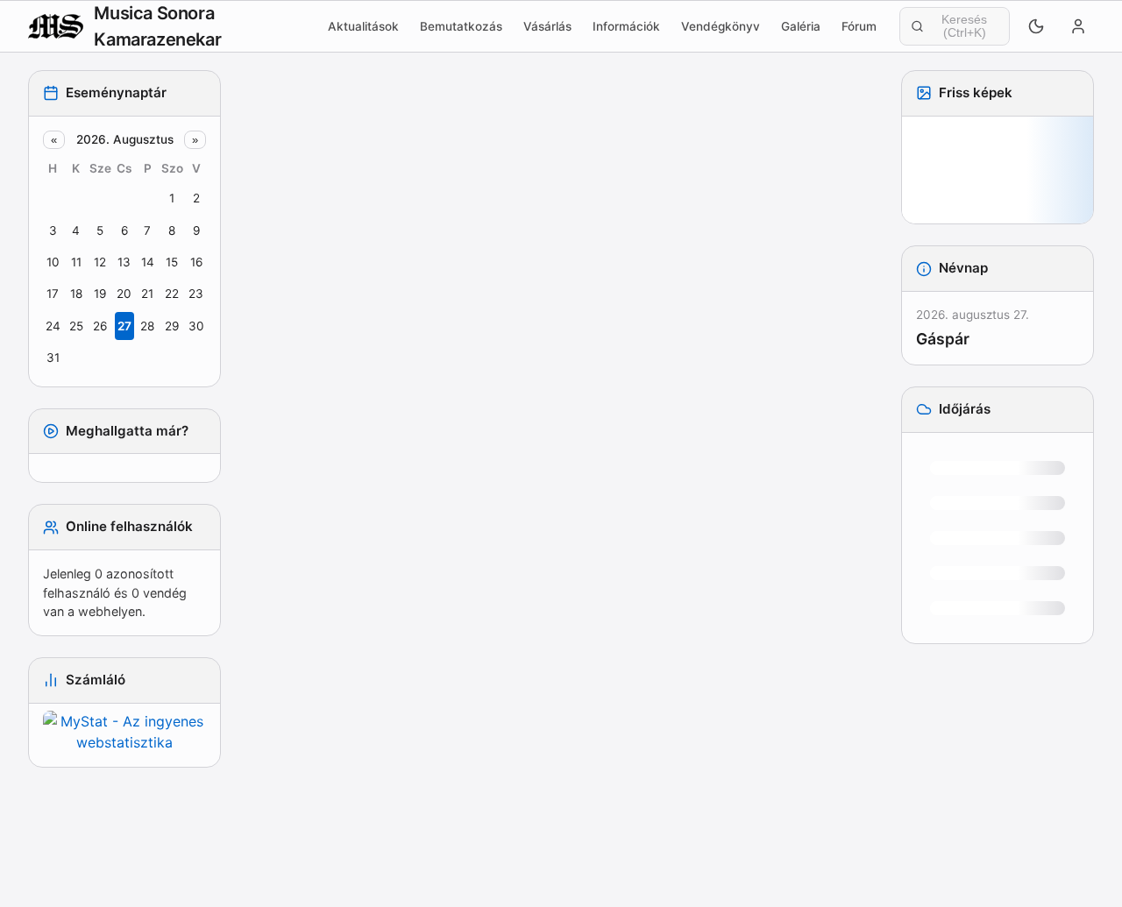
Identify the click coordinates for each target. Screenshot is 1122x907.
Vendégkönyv (720, 26)
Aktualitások (363, 26)
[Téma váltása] (1036, 26)
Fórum (859, 26)
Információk (626, 26)
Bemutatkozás (461, 26)
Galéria (800, 26)
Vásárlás (547, 26)
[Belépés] (1078, 26)
